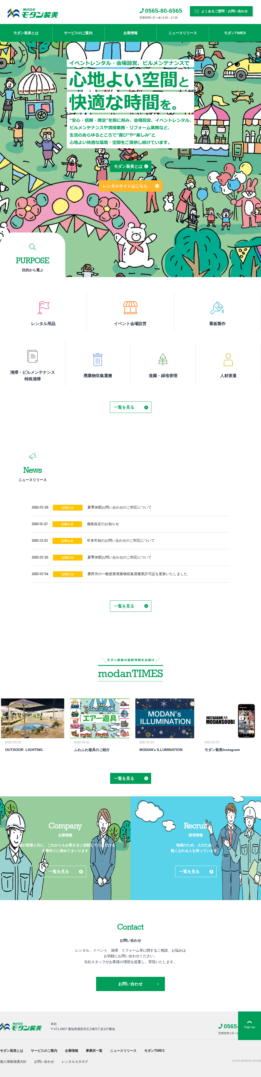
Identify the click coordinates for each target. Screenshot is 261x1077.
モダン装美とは (26, 33)
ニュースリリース (123, 1051)
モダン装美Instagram (222, 750)
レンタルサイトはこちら (125, 186)
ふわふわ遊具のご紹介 (92, 750)
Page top (249, 1027)
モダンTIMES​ (235, 33)
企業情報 (130, 33)
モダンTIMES (154, 1051)
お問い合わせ (130, 984)
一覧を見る (124, 407)
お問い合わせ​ (44, 1061)
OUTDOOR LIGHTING (24, 750)
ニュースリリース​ (182, 33)
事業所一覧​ (94, 1051)
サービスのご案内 (78, 33)
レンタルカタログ (75, 1061)
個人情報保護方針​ (13, 1061)
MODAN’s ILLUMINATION (160, 750)
